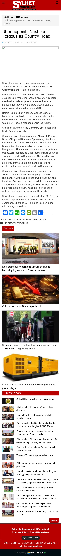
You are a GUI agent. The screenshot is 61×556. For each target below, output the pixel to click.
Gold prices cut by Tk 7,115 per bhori (21, 306)
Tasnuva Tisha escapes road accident (34, 455)
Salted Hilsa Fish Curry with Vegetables (35, 399)
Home (10, 17)
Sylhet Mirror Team (30, 538)
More (55, 520)
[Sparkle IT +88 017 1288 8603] (37, 552)
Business (23, 17)
